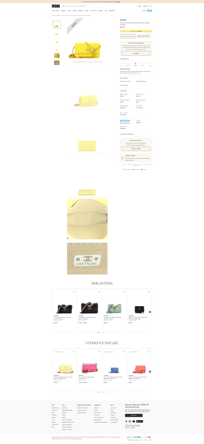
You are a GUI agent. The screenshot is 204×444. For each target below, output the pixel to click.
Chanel (123, 20)
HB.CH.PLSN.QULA (125, 123)
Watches (81, 10)
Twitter (145, 169)
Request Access (81, 410)
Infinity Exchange (66, 420)
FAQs (112, 410)
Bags (69, 10)
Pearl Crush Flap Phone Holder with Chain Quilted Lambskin (135, 24)
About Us (96, 408)
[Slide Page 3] (103, 332)
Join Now (136, 53)
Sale (106, 10)
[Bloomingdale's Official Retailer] (132, 426)
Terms (150, 440)
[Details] (141, 140)
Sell (149, 10)
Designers (63, 10)
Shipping (113, 412)
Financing (113, 417)
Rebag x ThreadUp (67, 429)
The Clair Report (98, 417)
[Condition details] (128, 58)
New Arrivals (55, 10)
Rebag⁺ (96, 410)
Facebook (136, 169)
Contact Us (114, 408)
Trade (143, 10)
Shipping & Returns (127, 134)
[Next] (150, 312)
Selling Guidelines (67, 427)
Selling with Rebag (67, 410)
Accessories (93, 10)
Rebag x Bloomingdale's (100, 422)
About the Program (82, 408)
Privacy (145, 440)
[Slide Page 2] (101, 332)
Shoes (86, 10)
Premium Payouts (67, 424)
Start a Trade (136, 149)
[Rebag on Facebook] (126, 421)
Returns (113, 415)
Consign (64, 412)
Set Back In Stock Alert (128, 36)
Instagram (128, 169)
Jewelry (75, 10)
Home (53, 15)
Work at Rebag (115, 420)
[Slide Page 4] (105, 332)
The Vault (96, 415)
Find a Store (97, 412)
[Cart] (150, 6)
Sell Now (64, 408)
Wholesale (112, 10)
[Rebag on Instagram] (130, 421)
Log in (139, 6)
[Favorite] (74, 292)
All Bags (58, 15)
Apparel (101, 10)
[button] (87, 38)
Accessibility (114, 422)
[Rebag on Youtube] (134, 421)
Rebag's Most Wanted (68, 422)
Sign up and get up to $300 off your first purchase (136, 405)
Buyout (64, 417)
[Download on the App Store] (139, 421)
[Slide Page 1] (98, 332)
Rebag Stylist (97, 420)
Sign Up (145, 6)
